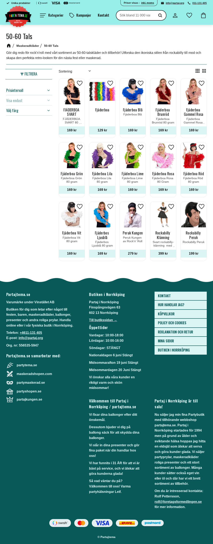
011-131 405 (199, 3)
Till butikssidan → (103, 320)
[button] (51, 15)
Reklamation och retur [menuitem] (175, 331)
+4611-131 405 (31, 332)
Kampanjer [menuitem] (83, 15)
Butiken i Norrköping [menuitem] (174, 350)
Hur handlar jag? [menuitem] (171, 304)
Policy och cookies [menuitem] (172, 322)
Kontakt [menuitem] (103, 15)
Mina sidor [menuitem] (166, 340)
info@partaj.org (175, 3)
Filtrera (31, 73)
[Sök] (160, 15)
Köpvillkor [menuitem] (166, 313)
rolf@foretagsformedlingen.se (178, 501)
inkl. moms (147, 2)
